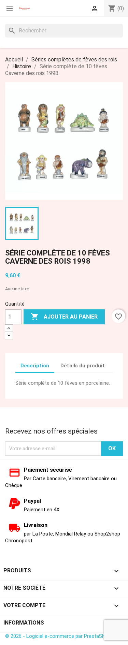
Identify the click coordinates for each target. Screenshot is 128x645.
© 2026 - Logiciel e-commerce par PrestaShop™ (59, 636)
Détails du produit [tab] (82, 366)
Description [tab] (34, 366)
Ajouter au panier (64, 316)
